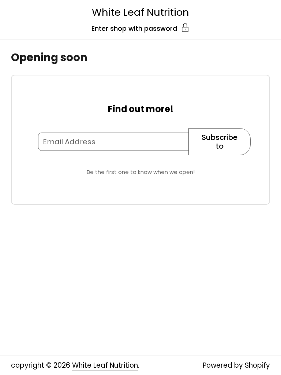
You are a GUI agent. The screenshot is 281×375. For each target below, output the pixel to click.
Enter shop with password (134, 28)
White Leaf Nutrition (140, 12)
